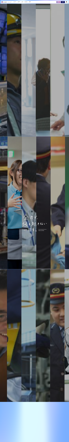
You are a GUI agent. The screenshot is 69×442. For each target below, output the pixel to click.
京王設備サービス (6, 2)
